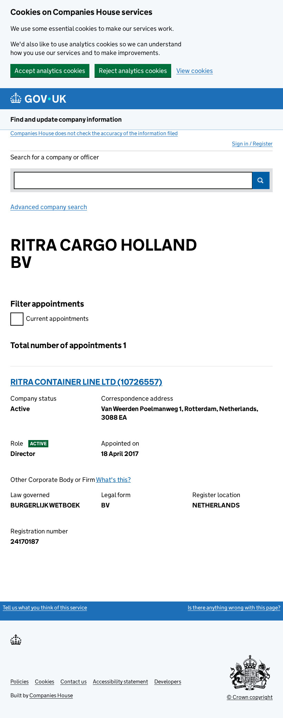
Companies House (51, 695)
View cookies (194, 70)
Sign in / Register (252, 143)
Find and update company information (66, 119)
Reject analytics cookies (133, 71)
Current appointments (57, 319)
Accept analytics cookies (49, 71)
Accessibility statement (120, 681)
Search (261, 180)
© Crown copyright (250, 697)
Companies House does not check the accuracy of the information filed (94, 133)
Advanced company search (48, 207)
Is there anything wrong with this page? (234, 607)
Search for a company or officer (54, 157)
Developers (167, 681)
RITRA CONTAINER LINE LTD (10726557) (86, 382)
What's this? (113, 480)
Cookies (44, 681)
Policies (19, 681)
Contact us (73, 681)
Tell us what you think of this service (45, 607)
